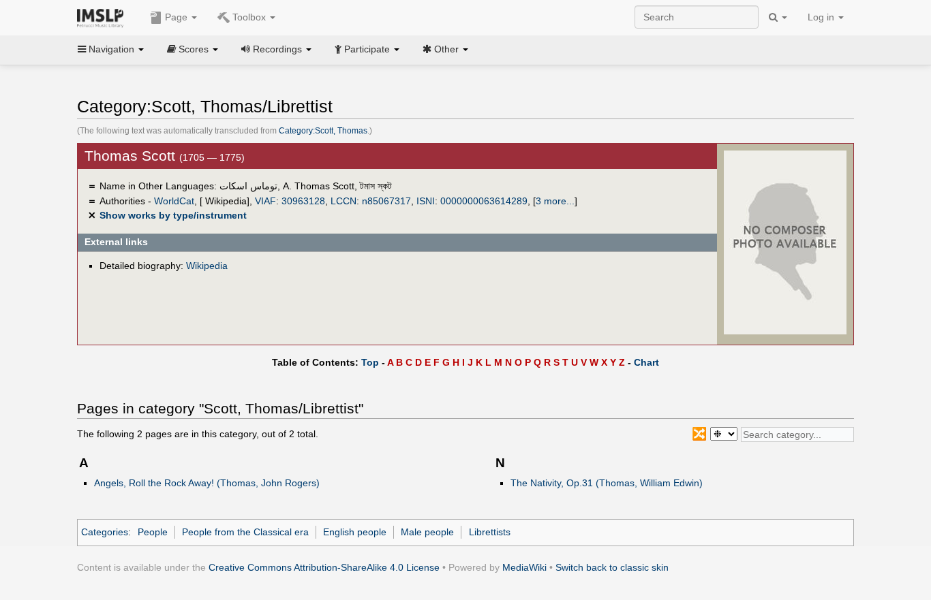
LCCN (343, 200)
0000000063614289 (484, 200)
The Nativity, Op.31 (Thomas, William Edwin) (606, 482)
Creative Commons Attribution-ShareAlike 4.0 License (324, 567)
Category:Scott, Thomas (323, 131)
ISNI (425, 200)
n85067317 (386, 200)
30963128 (303, 200)
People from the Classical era (245, 531)
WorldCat (174, 200)
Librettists (489, 531)
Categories (104, 531)
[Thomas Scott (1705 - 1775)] (785, 241)
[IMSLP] (103, 17)
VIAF (265, 200)
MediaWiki (524, 567)
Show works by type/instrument (173, 215)
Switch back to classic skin (612, 567)
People (153, 531)
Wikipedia (207, 265)
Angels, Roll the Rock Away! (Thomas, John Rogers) (207, 482)
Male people (427, 531)
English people (354, 531)
